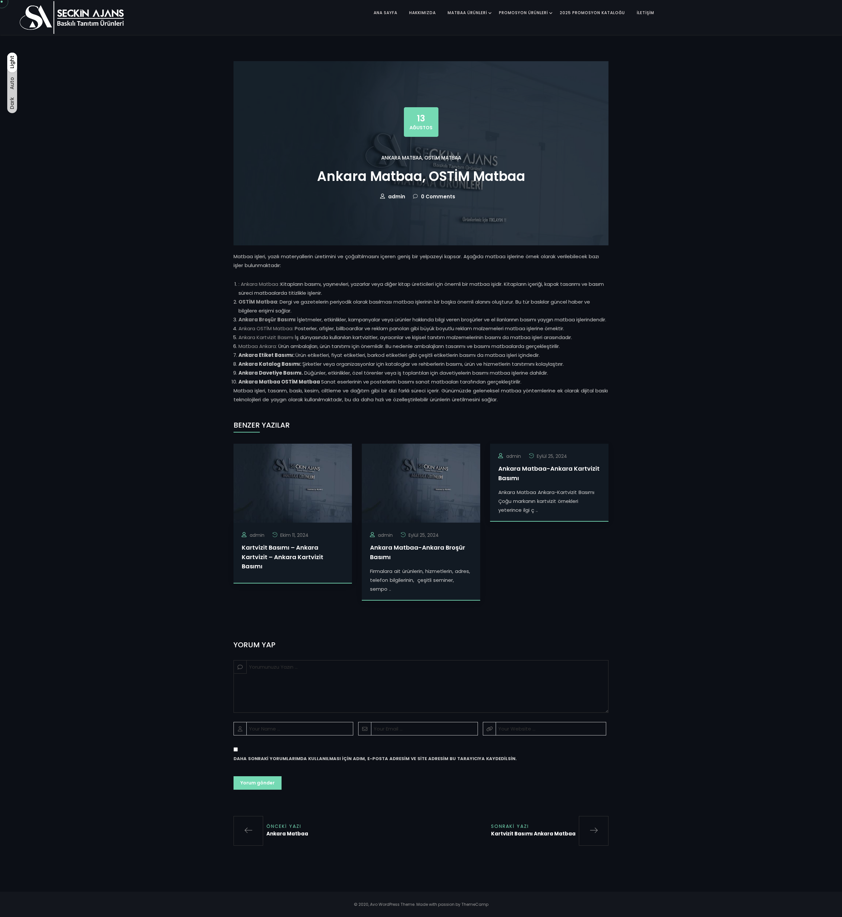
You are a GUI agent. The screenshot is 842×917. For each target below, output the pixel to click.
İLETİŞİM (645, 12)
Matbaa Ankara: (257, 346)
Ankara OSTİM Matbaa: (265, 328)
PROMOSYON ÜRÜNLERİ (523, 12)
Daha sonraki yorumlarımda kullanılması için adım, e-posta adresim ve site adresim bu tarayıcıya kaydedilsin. (375, 759)
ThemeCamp (474, 904)
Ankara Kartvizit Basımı (266, 337)
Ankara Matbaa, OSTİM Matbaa (421, 157)
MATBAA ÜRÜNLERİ (467, 12)
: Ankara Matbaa (258, 284)
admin (396, 196)
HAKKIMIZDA (422, 12)
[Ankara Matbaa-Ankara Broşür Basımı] (421, 482)
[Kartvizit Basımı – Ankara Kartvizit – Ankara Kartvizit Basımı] (293, 482)
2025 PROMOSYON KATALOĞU (592, 12)
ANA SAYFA (385, 12)
